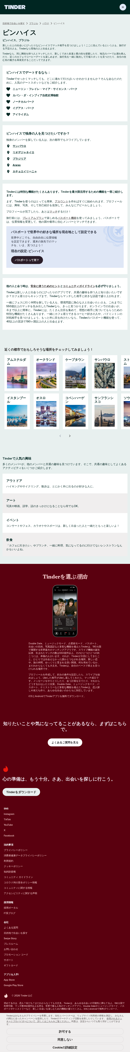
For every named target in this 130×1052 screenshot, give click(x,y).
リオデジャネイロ (23, 152)
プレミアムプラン (33, 218)
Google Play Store (13, 985)
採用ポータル (11, 907)
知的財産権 (10, 871)
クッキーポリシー (13, 866)
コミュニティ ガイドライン (18, 877)
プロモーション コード (16, 954)
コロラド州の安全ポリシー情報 (20, 882)
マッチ (53, 211)
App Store (9, 979)
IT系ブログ (9, 913)
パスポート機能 (67, 218)
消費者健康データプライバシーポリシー (25, 855)
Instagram (9, 814)
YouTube (8, 824)
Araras (17, 165)
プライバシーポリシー (16, 850)
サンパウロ (19, 146)
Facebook (9, 835)
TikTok (7, 819)
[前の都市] (60, 436)
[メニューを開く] (123, 7)
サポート (8, 960)
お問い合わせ (11, 949)
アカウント (61, 201)
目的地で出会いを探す (14, 23)
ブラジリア (19, 159)
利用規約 (8, 861)
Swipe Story (10, 938)
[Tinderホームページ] (15, 7)
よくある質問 (11, 927)
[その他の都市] (70, 436)
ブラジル (33, 23)
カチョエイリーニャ (25, 171)
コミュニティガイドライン (79, 286)
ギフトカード (11, 965)
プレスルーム (11, 943)
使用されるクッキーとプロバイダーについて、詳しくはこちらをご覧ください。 (64, 1020)
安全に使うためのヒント (45, 286)
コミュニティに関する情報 (18, 888)
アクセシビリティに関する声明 (20, 893)
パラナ (45, 23)
